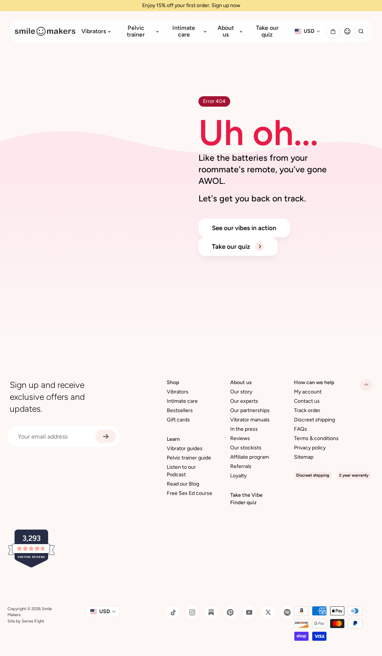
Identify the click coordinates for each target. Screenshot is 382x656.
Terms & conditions (316, 438)
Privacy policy (310, 448)
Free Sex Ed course (189, 493)
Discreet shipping (314, 420)
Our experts (244, 401)
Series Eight (33, 621)
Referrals (240, 466)
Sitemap (303, 457)
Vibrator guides (185, 448)
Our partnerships (250, 410)
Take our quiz (267, 31)
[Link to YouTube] (249, 612)
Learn (173, 439)
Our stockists (246, 448)
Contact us (307, 401)
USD (309, 31)
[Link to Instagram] (192, 612)
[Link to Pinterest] (230, 612)
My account (308, 392)
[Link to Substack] (211, 612)
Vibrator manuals (250, 420)
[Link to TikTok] (173, 612)
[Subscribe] (106, 436)
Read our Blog (183, 484)
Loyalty (238, 476)
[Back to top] (366, 385)
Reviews (240, 438)
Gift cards (178, 420)
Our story (241, 392)
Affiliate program (249, 457)
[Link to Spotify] (287, 612)
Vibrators (93, 31)
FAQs (300, 429)
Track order (307, 410)
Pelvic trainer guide (189, 458)
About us (225, 31)
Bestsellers (180, 410)
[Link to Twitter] (268, 612)
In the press (244, 429)
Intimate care (183, 31)
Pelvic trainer (136, 31)
